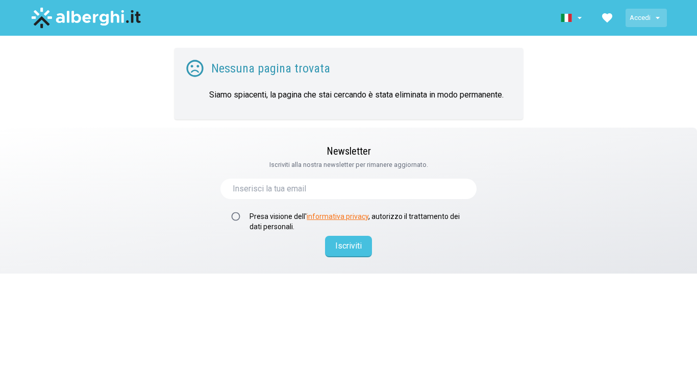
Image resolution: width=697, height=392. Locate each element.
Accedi (640, 17)
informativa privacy (337, 216)
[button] (572, 18)
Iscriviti (348, 246)
